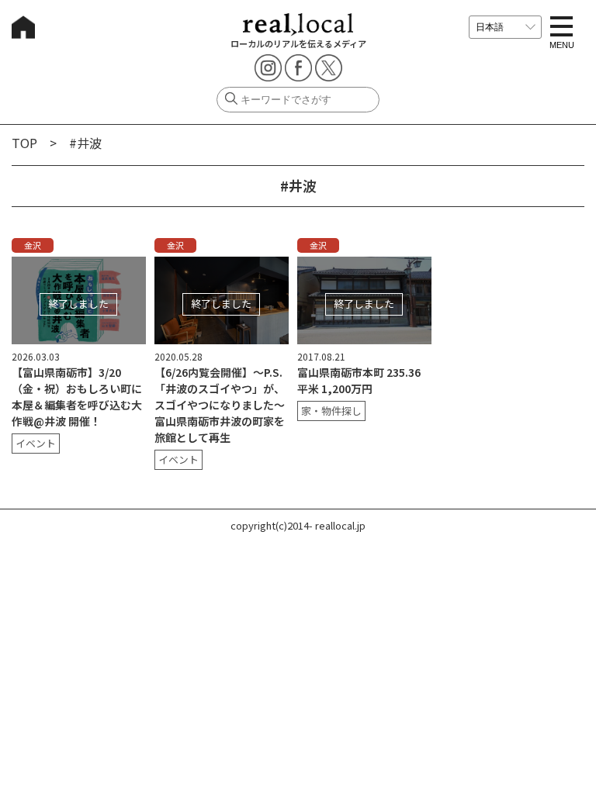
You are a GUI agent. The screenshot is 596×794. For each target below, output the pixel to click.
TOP (24, 142)
